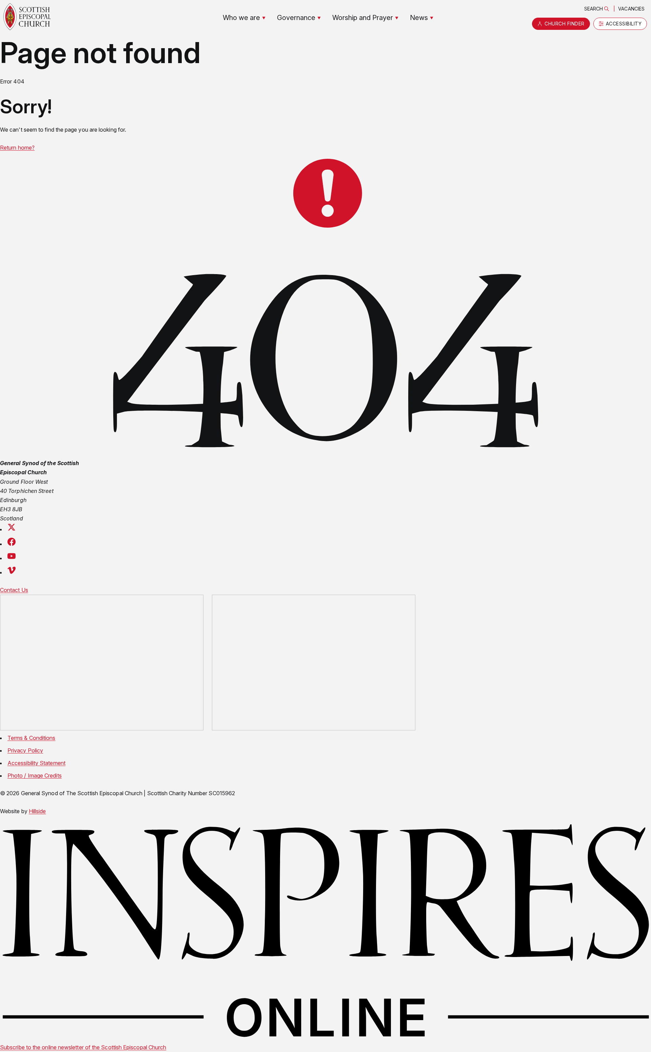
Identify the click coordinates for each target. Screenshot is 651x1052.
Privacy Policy (25, 750)
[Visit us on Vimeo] (11, 572)
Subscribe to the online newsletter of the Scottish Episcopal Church (83, 1047)
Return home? (17, 147)
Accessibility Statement (36, 763)
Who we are (241, 18)
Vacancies (631, 9)
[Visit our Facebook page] (11, 543)
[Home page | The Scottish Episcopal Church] (27, 16)
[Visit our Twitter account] (11, 529)
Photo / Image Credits (34, 775)
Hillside (37, 811)
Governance (296, 18)
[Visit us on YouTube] (11, 558)
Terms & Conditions (31, 737)
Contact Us (14, 590)
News (419, 18)
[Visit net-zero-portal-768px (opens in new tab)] (101, 664)
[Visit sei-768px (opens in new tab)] (313, 664)
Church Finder (565, 23)
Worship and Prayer (362, 18)
